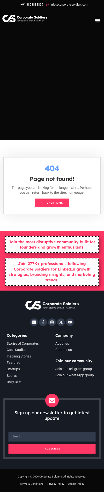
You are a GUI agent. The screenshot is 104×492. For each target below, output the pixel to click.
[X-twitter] (61, 322)
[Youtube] (70, 322)
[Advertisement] (52, 86)
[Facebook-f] (43, 322)
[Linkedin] (34, 322)
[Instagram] (52, 322)
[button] (98, 20)
